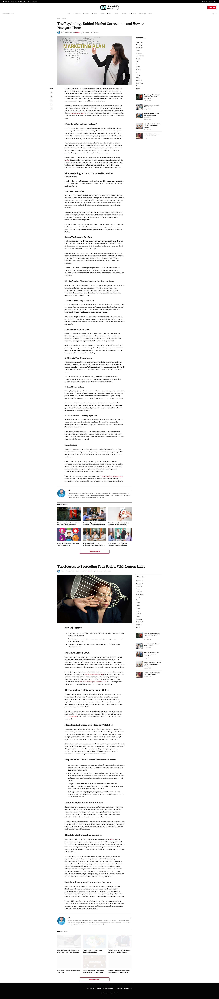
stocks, (67, 160)
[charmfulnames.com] (109, 7)
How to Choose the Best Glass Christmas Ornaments (152, 134)
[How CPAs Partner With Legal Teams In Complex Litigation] (120, 534)
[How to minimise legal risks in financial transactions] (94, 941)
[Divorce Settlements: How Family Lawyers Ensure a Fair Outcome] (120, 961)
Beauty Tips (139, 47)
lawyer (112, 839)
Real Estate (132, 13)
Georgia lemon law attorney (93, 674)
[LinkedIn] (51, 100)
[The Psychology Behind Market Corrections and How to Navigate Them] (94, 60)
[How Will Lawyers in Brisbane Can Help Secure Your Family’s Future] (69, 941)
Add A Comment (94, 551)
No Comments (86, 32)
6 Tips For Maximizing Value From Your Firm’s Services (68, 544)
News (137, 77)
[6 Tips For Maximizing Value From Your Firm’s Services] (69, 534)
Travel (150, 13)
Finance (138, 69)
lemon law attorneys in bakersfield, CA (93, 682)
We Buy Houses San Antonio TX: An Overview (24, 1)
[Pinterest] (51, 104)
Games (138, 64)
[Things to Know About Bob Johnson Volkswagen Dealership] (139, 115)
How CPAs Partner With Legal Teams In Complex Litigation (117, 544)
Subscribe (212, 7)
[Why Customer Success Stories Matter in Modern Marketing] (120, 513)
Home (69, 13)
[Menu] (215, 14)
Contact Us (212, 1)
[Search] (213, 14)
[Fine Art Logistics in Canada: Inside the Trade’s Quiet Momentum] (69, 513)
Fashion (102, 13)
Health (109, 13)
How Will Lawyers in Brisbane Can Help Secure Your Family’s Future (68, 951)
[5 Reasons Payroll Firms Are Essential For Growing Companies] (94, 513)
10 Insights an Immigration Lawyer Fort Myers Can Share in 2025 (119, 951)
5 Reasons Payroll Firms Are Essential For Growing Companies (94, 524)
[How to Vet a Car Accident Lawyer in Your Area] (69, 961)
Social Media (139, 83)
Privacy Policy (108, 988)
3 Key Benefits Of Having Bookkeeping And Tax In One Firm (94, 544)
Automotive (76, 13)
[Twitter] (51, 96)
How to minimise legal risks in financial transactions (92, 951)
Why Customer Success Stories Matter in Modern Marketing (118, 524)
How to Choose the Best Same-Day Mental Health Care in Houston (152, 125)
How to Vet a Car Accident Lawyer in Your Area (69, 971)
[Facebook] (51, 93)
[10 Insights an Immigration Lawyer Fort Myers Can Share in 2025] (120, 941)
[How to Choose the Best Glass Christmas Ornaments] (139, 136)
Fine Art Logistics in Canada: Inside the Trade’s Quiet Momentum (68, 524)
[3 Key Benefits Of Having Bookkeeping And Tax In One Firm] (94, 534)
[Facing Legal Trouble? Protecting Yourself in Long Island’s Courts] (94, 961)
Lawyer (116, 13)
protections (72, 716)
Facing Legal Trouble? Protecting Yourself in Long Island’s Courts (93, 971)
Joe (63, 32)
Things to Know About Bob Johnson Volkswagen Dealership (151, 115)
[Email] (51, 108)
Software (138, 86)
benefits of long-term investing (112, 476)
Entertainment (140, 55)
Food (137, 61)
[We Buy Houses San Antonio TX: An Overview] (139, 107)
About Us (204, 1)
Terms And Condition (94, 988)
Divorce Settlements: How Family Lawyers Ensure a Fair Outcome (119, 971)
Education (94, 13)
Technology (142, 13)
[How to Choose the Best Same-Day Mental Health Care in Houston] (139, 126)
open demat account (78, 113)
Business (85, 13)
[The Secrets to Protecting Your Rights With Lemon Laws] (94, 599)
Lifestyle (123, 13)
